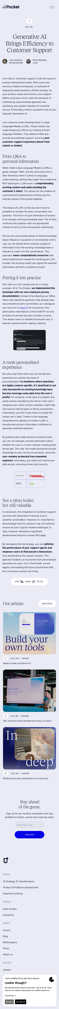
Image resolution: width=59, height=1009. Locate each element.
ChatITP (24, 307)
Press (6, 948)
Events (6, 930)
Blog (5, 936)
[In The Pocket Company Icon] (5, 861)
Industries (8, 915)
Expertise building (13, 893)
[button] (52, 7)
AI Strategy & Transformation (18, 881)
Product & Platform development (20, 887)
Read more (47, 603)
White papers (10, 942)
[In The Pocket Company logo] (10, 7)
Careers (7, 969)
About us (8, 954)
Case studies (10, 908)
